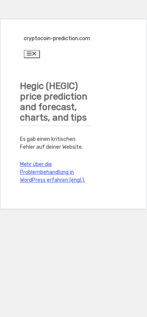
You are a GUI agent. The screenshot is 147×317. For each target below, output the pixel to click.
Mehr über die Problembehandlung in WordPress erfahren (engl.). (52, 172)
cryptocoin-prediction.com (57, 38)
